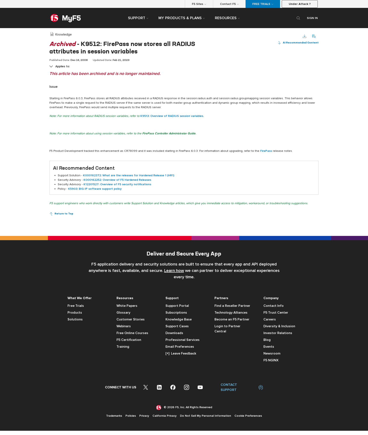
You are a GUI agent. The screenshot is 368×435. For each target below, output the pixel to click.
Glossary (123, 312)
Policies (130, 416)
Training (122, 347)
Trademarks (114, 416)
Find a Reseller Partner (232, 306)
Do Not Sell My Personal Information (205, 416)
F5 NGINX (271, 360)
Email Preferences (179, 347)
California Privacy (164, 416)
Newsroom (271, 353)
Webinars (123, 326)
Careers (269, 319)
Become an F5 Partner (231, 319)
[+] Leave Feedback (180, 353)
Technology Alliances (230, 312)
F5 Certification (128, 340)
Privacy (144, 416)
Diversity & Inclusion (279, 326)
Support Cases (177, 326)
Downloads (174, 333)
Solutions (75, 319)
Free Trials (76, 306)
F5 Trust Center (275, 312)
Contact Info (273, 306)
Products (75, 312)
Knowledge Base (178, 319)
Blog (267, 340)
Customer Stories (130, 319)
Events (268, 347)
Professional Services (182, 340)
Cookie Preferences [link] (248, 416)
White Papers (126, 306)
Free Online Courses (132, 333)
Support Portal (177, 306)
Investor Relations (277, 333)
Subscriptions (176, 312)
